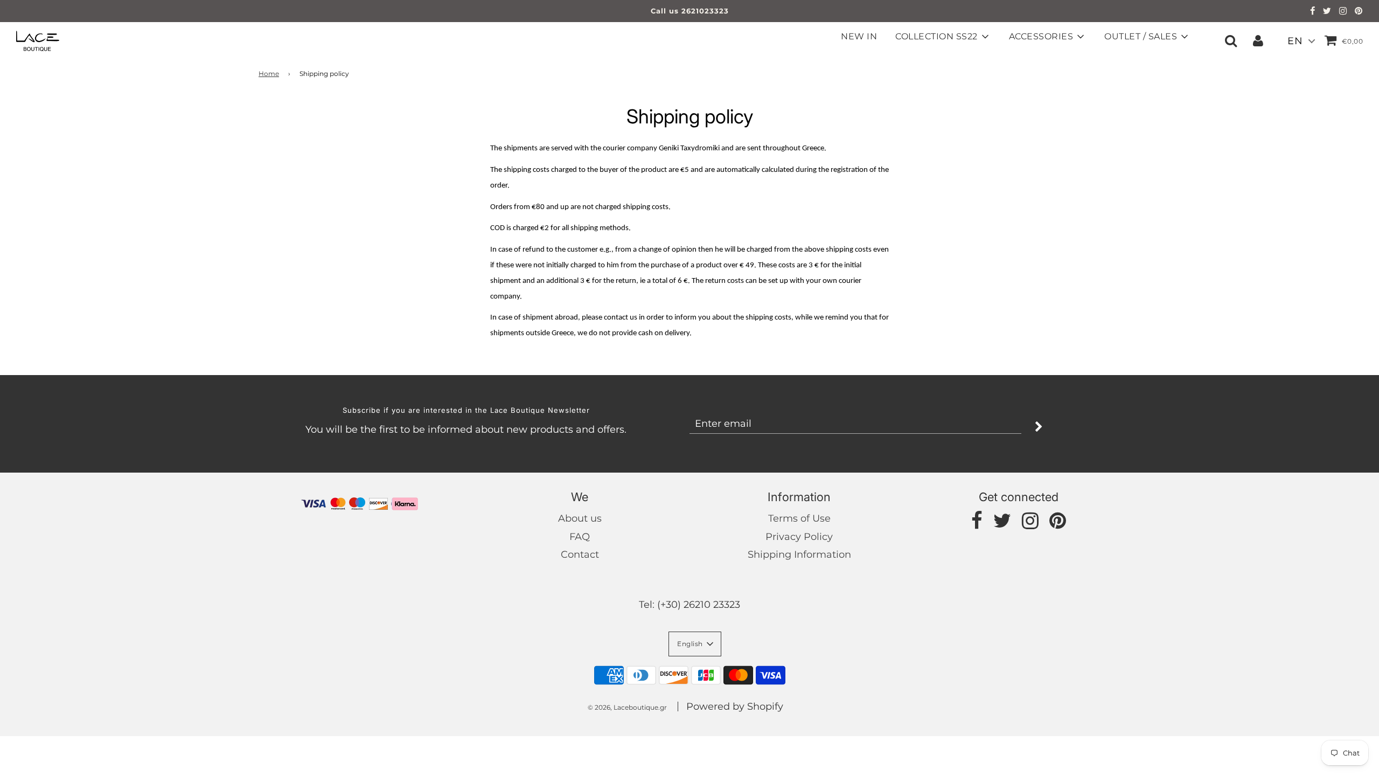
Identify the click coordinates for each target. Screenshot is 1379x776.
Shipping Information (799, 554)
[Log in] (1258, 40)
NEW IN (859, 36)
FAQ (579, 537)
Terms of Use (799, 518)
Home (269, 74)
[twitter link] (1327, 11)
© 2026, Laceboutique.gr (627, 707)
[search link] (1231, 40)
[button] (694, 644)
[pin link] (1359, 11)
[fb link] (1312, 11)
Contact (580, 554)
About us (580, 518)
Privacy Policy (799, 537)
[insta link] (1343, 11)
